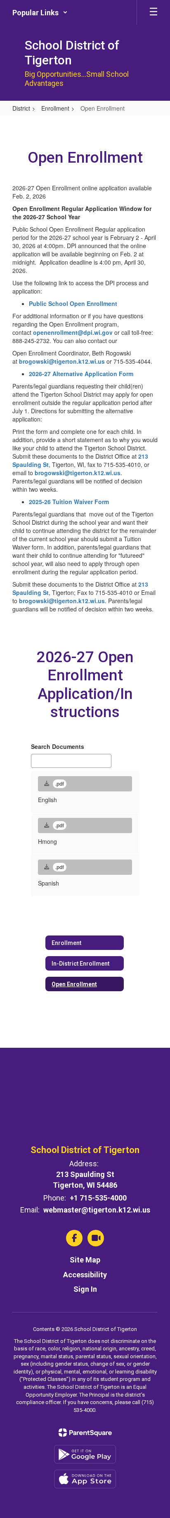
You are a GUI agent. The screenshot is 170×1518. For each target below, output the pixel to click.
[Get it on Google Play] (85, 1454)
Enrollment (55, 108)
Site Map (85, 1259)
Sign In (85, 1289)
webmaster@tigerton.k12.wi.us (96, 1209)
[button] (40, 12)
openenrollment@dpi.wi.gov (73, 332)
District (21, 108)
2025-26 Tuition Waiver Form (69, 501)
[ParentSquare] (85, 1432)
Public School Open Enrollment (73, 303)
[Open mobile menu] (153, 12)
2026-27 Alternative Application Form (81, 373)
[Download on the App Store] (85, 1479)
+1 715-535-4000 (98, 1198)
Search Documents (57, 746)
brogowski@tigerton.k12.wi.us (62, 361)
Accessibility (85, 1274)
